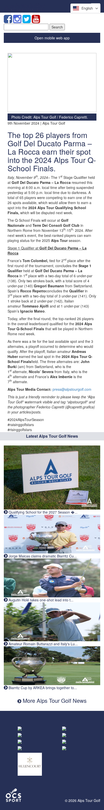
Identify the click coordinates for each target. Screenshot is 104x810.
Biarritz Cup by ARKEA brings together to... (42, 687)
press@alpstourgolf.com (72, 389)
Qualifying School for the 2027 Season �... (42, 512)
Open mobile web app (52, 37)
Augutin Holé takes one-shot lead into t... (40, 599)
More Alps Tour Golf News (54, 700)
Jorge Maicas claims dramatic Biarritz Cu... (42, 555)
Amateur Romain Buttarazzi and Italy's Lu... (43, 643)
